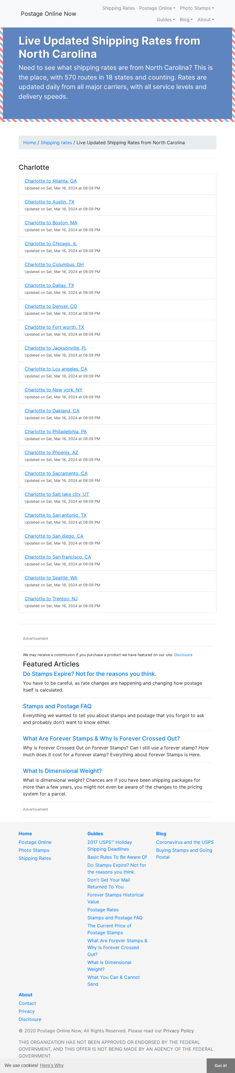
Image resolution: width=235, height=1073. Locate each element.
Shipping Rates (118, 8)
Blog (184, 19)
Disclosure (183, 655)
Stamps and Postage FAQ (57, 706)
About (204, 19)
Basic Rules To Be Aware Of (117, 857)
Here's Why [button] (52, 1065)
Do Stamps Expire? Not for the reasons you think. (89, 673)
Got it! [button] (221, 1065)
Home (29, 142)
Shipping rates (56, 142)
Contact (27, 1003)
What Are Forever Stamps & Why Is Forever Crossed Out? (101, 738)
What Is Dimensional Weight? (62, 770)
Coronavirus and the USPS (185, 842)
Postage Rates (103, 909)
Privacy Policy (178, 1031)
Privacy (27, 1011)
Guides (164, 19)
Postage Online (155, 8)
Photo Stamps (195, 8)
